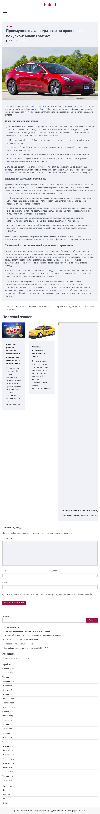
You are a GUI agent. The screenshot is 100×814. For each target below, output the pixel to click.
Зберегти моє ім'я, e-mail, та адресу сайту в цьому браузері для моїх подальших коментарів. (49, 594)
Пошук (5, 616)
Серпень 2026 (8, 668)
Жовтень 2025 (8, 703)
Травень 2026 (7, 677)
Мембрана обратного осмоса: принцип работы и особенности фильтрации (33, 635)
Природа (6, 794)
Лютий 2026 (7, 686)
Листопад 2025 (8, 699)
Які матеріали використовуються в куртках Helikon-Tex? (25, 648)
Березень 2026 (8, 681)
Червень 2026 (8, 673)
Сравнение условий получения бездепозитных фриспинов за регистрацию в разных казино (13, 353)
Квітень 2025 (7, 729)
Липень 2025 (7, 716)
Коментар (7, 538)
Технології (6, 799)
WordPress (83, 810)
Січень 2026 (7, 690)
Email (55, 571)
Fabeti (50, 4)
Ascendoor (58, 810)
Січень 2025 (7, 742)
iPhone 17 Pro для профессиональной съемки (20, 639)
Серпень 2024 (8, 763)
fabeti (10, 41)
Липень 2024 (7, 767)
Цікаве (9, 26)
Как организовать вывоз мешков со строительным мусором (26, 631)
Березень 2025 (8, 733)
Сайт (4, 582)
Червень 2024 (8, 772)
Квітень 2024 (7, 780)
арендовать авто (33, 106)
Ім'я (4, 571)
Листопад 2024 (8, 750)
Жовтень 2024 (8, 755)
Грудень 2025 (7, 694)
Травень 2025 (7, 724)
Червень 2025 (8, 720)
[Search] (94, 12)
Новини (5, 790)
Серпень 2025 (8, 711)
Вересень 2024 (8, 759)
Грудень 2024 (7, 746)
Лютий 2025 (7, 737)
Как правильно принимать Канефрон (17, 644)
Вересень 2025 (8, 707)
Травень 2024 (7, 776)
